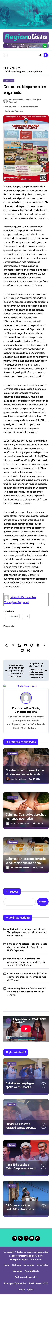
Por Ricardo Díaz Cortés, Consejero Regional (25, 101)
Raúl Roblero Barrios (20, 867)
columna (10, 111)
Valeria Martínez (18, 779)
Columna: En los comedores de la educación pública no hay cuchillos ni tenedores (26, 863)
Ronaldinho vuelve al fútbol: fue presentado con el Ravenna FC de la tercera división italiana (26, 962)
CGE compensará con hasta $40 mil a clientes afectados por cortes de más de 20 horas (27, 976)
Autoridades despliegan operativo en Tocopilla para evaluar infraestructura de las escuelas (27, 932)
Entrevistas (42, 1264)
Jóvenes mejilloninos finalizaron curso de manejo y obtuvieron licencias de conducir (27, 991)
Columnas (9, 80)
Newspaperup (17, 1259)
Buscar (13, 891)
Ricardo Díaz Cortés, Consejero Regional (27, 710)
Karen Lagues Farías (20, 823)
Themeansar (35, 1259)
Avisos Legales (26, 1289)
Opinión (19, 111)
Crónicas (17, 1270)
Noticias (11, 1063)
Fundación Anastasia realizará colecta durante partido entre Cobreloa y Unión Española (27, 947)
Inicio (6, 1264)
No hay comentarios (28, 106)
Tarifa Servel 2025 (38, 1283)
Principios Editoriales (15, 1283)
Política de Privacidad (26, 1277)
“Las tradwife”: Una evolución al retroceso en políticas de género (25, 774)
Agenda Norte (32, 1270)
